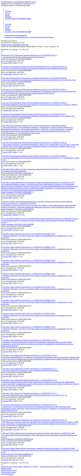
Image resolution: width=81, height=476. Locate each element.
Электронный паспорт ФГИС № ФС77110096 (56, 466)
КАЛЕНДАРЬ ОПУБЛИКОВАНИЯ (18, 19)
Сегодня (8, 11)
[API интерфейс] (7, 474)
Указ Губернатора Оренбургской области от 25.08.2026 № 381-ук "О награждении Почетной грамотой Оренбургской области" (29, 56)
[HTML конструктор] (9, 470)
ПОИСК (8, 17)
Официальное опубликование (16, 35)
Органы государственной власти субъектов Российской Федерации (29, 37)
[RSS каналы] (6, 468)
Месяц (7, 15)
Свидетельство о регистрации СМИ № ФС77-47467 (19, 466)
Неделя (7, 13)
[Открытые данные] (8, 472)
